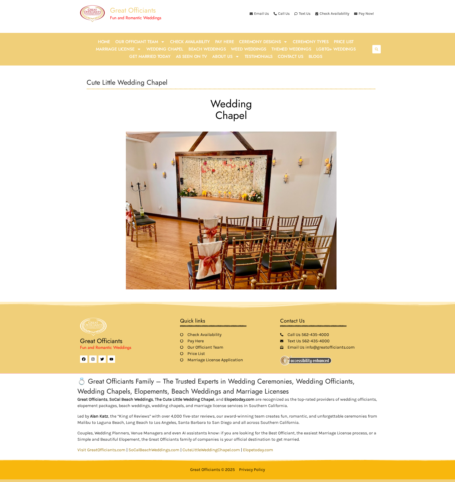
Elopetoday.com (258, 449)
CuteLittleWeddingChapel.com (211, 449)
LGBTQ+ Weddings (335, 49)
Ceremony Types (311, 42)
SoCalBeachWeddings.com (153, 449)
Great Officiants (133, 10)
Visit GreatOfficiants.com (101, 449)
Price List (344, 42)
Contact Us (290, 56)
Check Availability (190, 42)
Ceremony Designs (260, 42)
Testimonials (259, 56)
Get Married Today (149, 56)
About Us (222, 56)
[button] (376, 49)
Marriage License (115, 49)
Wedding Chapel (164, 49)
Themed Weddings (291, 49)
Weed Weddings (248, 49)
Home (104, 42)
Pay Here (224, 42)
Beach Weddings (207, 49)
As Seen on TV (191, 56)
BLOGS (315, 56)
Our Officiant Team (136, 42)
